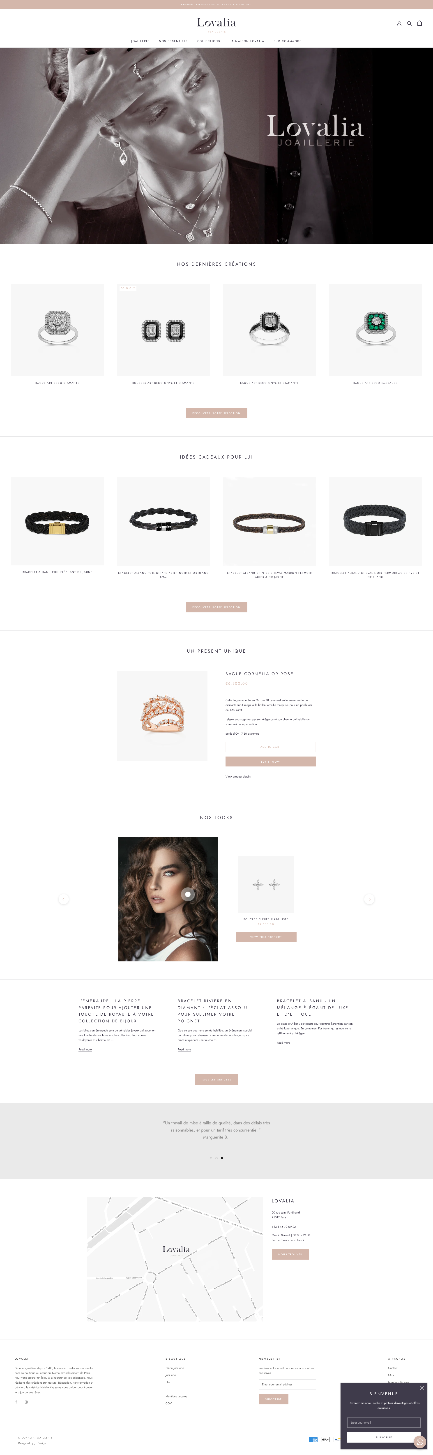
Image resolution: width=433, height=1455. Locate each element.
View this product (266, 937)
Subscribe (384, 1437)
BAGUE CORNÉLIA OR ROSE (260, 674)
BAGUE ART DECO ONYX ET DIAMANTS (269, 383)
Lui (167, 1389)
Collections (208, 41)
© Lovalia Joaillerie (35, 1437)
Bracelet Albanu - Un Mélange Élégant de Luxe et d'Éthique (313, 1007)
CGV (169, 1403)
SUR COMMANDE (288, 41)
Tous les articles (216, 1079)
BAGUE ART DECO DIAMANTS (57, 383)
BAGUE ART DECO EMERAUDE (375, 383)
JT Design (40, 1443)
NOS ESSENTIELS (173, 41)
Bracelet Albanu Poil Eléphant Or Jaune (58, 572)
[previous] (64, 899)
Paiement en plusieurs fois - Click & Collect (216, 4)
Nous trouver (290, 1254)
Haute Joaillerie (175, 1368)
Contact (392, 1368)
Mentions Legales (176, 1396)
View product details (238, 776)
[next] (369, 899)
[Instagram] (26, 1401)
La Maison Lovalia (247, 41)
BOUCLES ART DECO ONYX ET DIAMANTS (163, 383)
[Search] (409, 23)
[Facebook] (16, 1401)
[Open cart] (419, 23)
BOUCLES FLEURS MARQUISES (266, 919)
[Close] (422, 1388)
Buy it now (270, 762)
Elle (168, 1382)
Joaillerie (140, 41)
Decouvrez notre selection (216, 413)
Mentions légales (398, 1382)
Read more (85, 1049)
